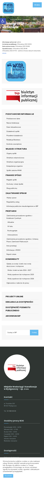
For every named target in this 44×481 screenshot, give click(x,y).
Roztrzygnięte (12, 231)
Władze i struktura (16, 149)
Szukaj (34, 332)
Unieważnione (12, 235)
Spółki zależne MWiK (14, 170)
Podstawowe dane (13, 119)
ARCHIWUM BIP (13, 316)
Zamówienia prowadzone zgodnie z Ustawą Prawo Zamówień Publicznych (22, 240)
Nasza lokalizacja (13, 123)
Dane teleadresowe (14, 127)
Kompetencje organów (15, 166)
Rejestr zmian (11, 254)
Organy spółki (11, 153)
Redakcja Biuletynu (13, 140)
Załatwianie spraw (16, 193)
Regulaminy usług (13, 202)
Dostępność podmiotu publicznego (18, 309)
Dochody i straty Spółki (15, 184)
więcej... (4, 53)
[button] (3, 21)
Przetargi (11, 211)
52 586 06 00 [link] (11, 411)
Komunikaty (12, 259)
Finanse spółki (13, 175)
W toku (10, 226)
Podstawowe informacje (20, 114)
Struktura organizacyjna (15, 162)
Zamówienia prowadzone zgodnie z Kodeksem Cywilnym (19, 217)
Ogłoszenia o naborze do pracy (18, 283)
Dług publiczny (12, 188)
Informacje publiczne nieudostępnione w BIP (22, 206)
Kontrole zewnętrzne (14, 144)
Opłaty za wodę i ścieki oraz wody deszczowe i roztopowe (19, 265)
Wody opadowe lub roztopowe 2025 (20, 274)
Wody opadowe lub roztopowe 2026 (20, 279)
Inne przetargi (11, 246)
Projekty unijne (14, 296)
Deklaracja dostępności (19, 302)
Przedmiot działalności (15, 136)
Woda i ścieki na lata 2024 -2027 (19, 270)
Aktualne (10, 222)
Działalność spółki (13, 131)
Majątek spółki (12, 180)
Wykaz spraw (11, 198)
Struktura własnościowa (15, 158)
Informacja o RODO (13, 250)
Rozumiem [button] (8, 476)
